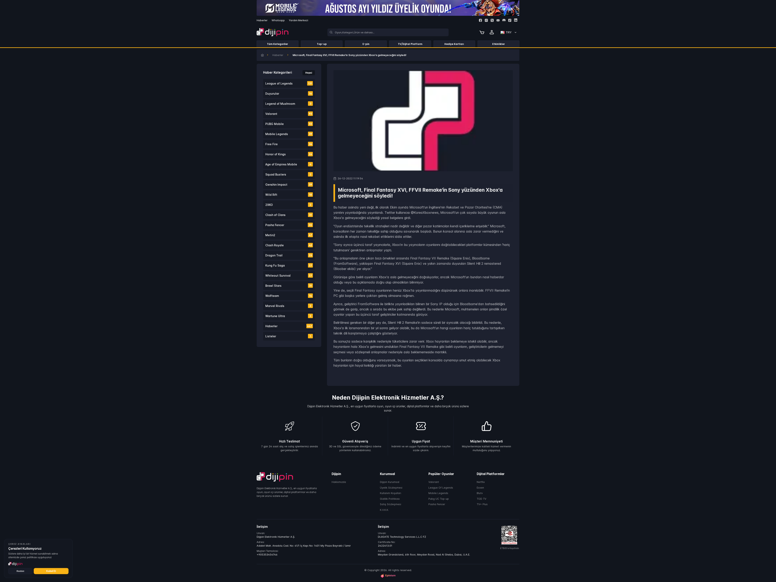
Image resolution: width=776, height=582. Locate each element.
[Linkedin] (515, 20)
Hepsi (308, 72)
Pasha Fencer (436, 504)
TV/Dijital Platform (410, 44)
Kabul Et (51, 571)
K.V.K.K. (384, 509)
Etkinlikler (498, 44)
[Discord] (503, 20)
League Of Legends (440, 487)
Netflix (481, 482)
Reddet (20, 571)
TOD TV (481, 498)
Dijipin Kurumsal (389, 482)
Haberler (277, 55)
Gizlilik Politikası (390, 498)
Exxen (480, 487)
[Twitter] (492, 20)
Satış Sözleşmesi (390, 504)
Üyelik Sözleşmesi (391, 487)
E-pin (366, 44)
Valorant (433, 482)
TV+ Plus (482, 504)
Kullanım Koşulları (390, 493)
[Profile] (492, 32)
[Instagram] (486, 20)
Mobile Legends (438, 493)
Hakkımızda (339, 482)
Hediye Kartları (454, 44)
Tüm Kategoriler (277, 44)
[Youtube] (498, 20)
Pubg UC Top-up (438, 498)
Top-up (322, 44)
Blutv (480, 493)
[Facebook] (480, 20)
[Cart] (482, 32)
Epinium (390, 575)
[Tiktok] (509, 20)
